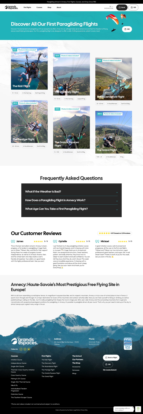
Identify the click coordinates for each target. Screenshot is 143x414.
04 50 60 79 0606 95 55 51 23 (94, 343)
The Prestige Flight (48, 370)
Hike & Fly (14, 385)
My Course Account (109, 370)
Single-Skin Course (17, 366)
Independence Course (18, 363)
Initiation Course (16, 360)
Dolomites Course (17, 394)
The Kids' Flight (47, 360)
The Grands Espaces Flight (51, 373)
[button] (27, 7)
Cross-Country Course (18, 375)
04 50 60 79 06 (108, 8)
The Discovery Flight (49, 363)
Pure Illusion (70, 410)
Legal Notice (77, 410)
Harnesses (75, 370)
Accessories (76, 367)
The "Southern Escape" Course (21, 397)
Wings (74, 373)
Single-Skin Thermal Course (20, 382)
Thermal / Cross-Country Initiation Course (23, 371)
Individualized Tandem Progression (19, 390)
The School (77, 356)
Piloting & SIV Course (18, 379)
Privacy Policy (84, 410)
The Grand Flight (47, 376)
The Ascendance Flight (49, 366)
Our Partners (77, 359)
